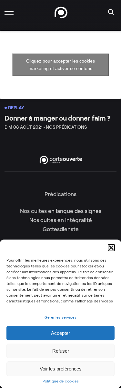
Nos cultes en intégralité (60, 220)
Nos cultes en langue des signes (60, 211)
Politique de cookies (61, 381)
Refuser (60, 351)
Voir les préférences (61, 368)
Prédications (60, 194)
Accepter (60, 333)
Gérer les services (60, 317)
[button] (111, 247)
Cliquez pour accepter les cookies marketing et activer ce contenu (60, 64)
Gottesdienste (61, 229)
